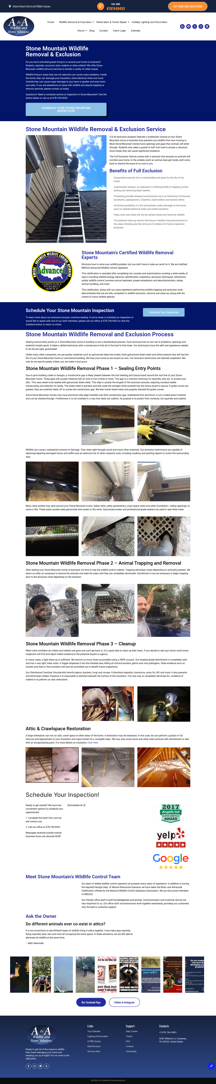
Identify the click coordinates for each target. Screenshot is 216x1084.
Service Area (93, 1051)
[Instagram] (201, 26)
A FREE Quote (94, 1041)
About (80, 30)
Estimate (135, 30)
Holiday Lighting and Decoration (149, 22)
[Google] (182, 26)
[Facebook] (188, 26)
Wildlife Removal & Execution (75, 22)
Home (50, 22)
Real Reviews (94, 1046)
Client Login (119, 30)
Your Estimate (93, 1031)
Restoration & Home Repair (111, 22)
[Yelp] (194, 26)
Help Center (132, 1031)
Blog (91, 30)
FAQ (128, 1041)
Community (131, 1051)
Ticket (129, 1036)
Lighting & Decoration (97, 1036)
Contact (103, 30)
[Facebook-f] (28, 1066)
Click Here (93, 742)
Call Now (115, 4)
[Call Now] (100, 6)
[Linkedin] (207, 26)
